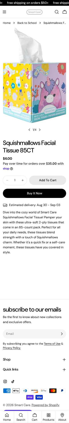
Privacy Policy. (12, 348)
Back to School (27, 23)
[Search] (57, 12)
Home (7, 23)
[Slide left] (29, 130)
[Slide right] (40, 130)
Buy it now (34, 193)
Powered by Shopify (45, 405)
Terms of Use (52, 343)
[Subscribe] (62, 334)
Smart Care (22, 405)
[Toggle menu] (4, 12)
